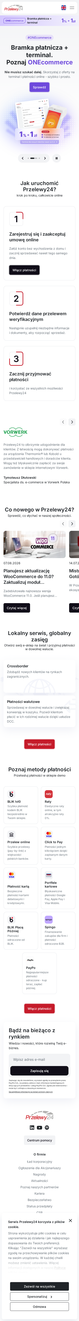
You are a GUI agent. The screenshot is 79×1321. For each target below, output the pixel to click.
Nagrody (39, 1174)
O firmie (40, 1154)
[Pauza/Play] (56, 158)
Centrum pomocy (39, 1140)
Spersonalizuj (37, 1296)
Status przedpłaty (39, 1206)
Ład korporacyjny (39, 1161)
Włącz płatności (24, 270)
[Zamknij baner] (70, 1221)
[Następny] (45, 158)
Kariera (39, 1193)
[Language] (63, 7)
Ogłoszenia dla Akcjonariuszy (39, 1168)
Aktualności (39, 1181)
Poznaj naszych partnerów (39, 1187)
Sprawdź (39, 87)
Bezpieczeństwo (39, 1200)
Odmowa (39, 1306)
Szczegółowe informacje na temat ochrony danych (31, 1092)
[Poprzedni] (22, 158)
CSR (39, 1212)
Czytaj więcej (17, 608)
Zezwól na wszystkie (39, 1286)
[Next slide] (71, 422)
